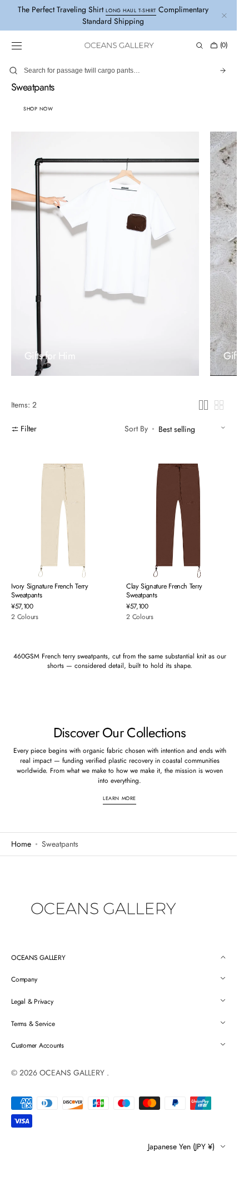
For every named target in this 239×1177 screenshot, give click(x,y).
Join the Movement (115, 625)
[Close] (210, 494)
